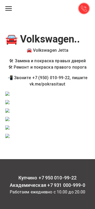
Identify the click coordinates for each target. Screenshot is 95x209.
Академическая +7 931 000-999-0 (48, 185)
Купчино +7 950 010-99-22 (47, 177)
